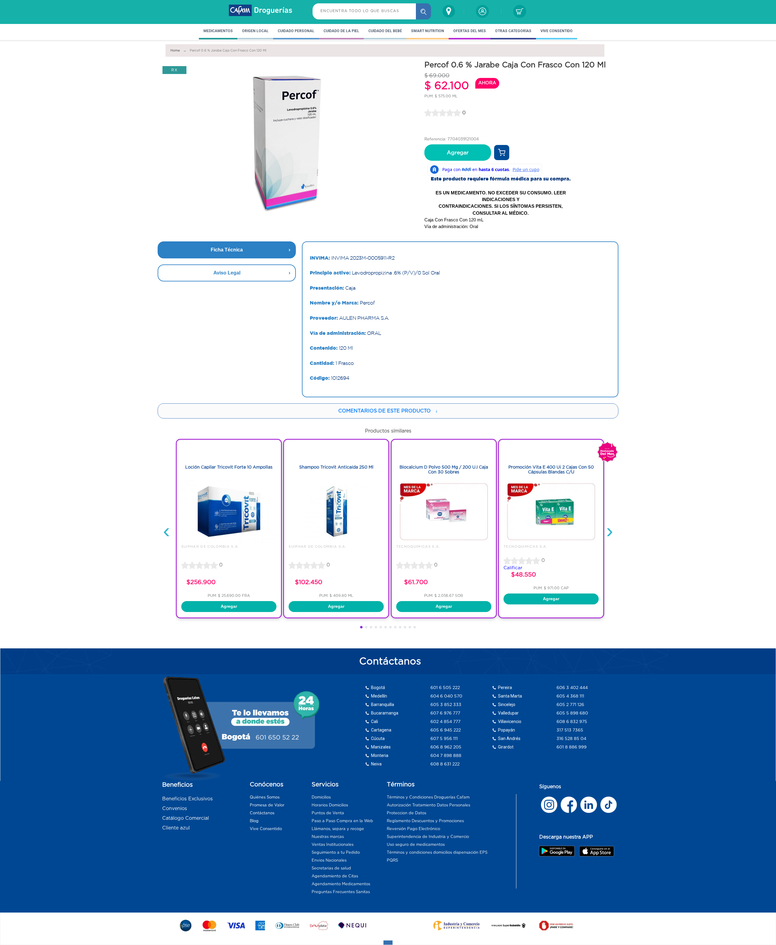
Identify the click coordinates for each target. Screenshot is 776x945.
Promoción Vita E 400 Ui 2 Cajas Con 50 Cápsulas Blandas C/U (551, 470)
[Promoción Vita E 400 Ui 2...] (551, 541)
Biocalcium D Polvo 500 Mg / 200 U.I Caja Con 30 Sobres (444, 470)
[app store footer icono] (596, 851)
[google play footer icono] (558, 851)
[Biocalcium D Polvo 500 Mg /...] (443, 541)
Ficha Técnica (227, 249)
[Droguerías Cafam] (261, 11)
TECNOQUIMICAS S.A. (418, 546)
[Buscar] (423, 11)
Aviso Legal (226, 272)
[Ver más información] (501, 152)
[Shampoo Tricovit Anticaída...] (336, 541)
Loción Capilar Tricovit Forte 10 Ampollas (229, 467)
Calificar (512, 567)
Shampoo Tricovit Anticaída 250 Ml (336, 467)
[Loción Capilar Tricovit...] (228, 541)
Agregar (458, 153)
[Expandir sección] (388, 942)
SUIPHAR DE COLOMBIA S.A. (210, 546)
